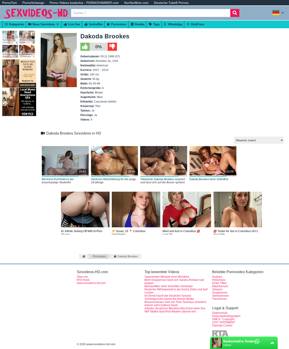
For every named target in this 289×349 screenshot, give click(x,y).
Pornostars (118, 24)
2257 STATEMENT (223, 322)
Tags (156, 24)
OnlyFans (197, 24)
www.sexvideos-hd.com (91, 283)
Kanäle (139, 24)
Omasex (217, 289)
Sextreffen (95, 24)
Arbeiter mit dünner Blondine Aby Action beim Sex (174, 308)
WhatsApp (174, 24)
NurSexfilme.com (136, 3)
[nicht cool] (112, 47)
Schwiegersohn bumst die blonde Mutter (169, 298)
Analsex (217, 276)
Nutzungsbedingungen (226, 316)
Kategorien (16, 24)
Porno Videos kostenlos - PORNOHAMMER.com (84, 3)
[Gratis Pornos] (36, 18)
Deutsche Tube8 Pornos (171, 3)
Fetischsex (218, 280)
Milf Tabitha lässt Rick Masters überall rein (170, 311)
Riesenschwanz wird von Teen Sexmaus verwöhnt (175, 302)
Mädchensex (220, 286)
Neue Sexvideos (43, 24)
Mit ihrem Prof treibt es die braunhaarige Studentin (58, 181)
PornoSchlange (33, 3)
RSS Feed (83, 280)
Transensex (219, 298)
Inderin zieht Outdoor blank (161, 305)
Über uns (82, 276)
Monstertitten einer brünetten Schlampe (168, 286)
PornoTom (9, 3)
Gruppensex (219, 292)
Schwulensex (220, 295)
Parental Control (222, 325)
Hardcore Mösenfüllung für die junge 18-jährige (113, 181)
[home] (83, 256)
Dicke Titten (219, 283)
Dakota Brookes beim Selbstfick (208, 179)
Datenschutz (220, 312)
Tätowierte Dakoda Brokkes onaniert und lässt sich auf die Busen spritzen (162, 181)
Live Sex (73, 24)
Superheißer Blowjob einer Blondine (166, 276)
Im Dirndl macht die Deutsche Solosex (167, 295)
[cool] (85, 47)
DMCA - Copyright (223, 319)
